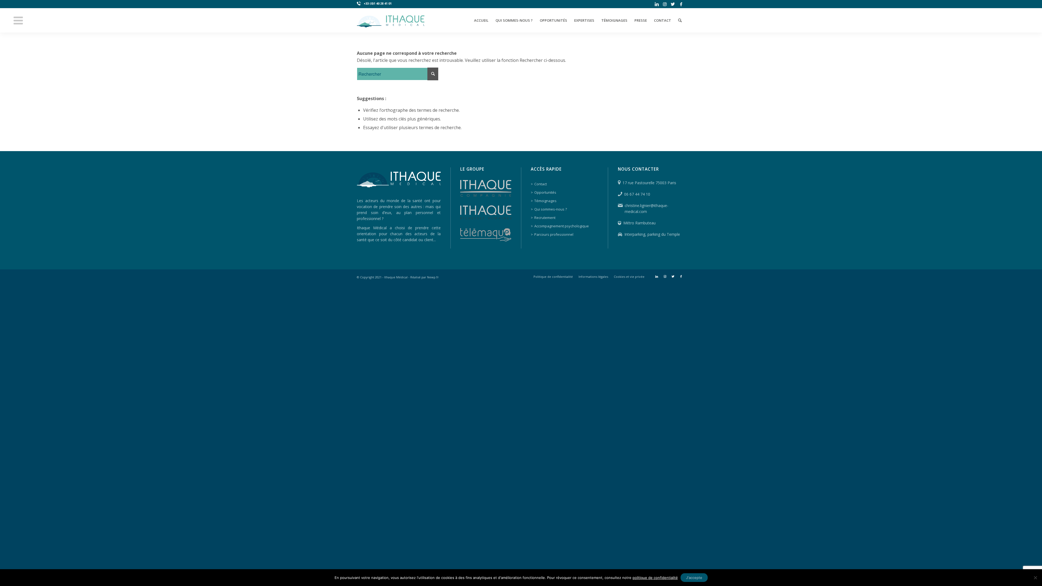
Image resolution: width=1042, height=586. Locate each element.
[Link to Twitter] (673, 4)
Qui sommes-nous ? (550, 209)
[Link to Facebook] (681, 4)
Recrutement (544, 217)
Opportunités (545, 192)
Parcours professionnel (553, 234)
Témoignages (545, 200)
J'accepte (694, 577)
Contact (540, 183)
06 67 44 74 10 (637, 194)
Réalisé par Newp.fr (424, 277)
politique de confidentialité (655, 577)
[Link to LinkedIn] (656, 4)
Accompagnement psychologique (561, 226)
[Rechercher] (680, 20)
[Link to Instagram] (665, 4)
